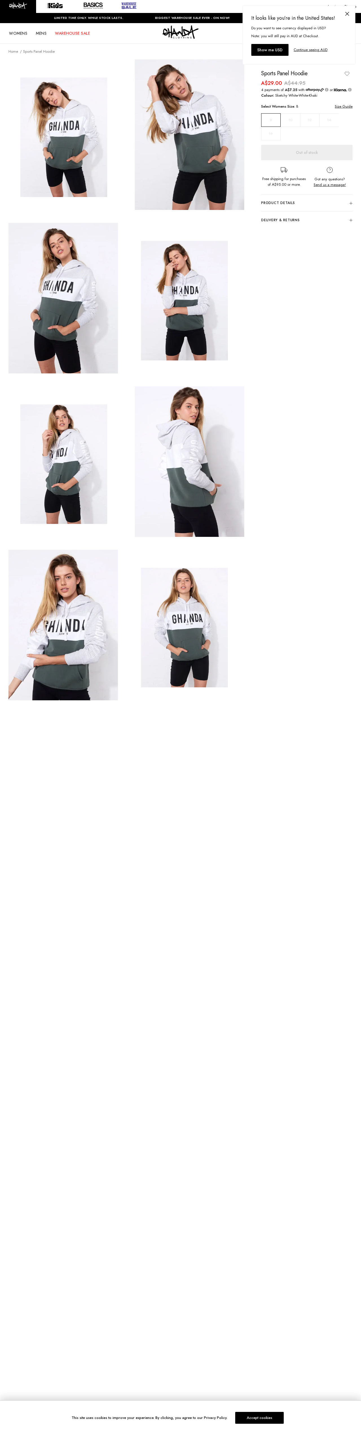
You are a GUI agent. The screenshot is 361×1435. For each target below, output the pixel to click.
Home (13, 51)
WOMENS (18, 33)
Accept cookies (259, 1417)
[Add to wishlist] (347, 73)
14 (329, 120)
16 (271, 133)
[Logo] (180, 37)
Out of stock (307, 152)
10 (290, 120)
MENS (41, 33)
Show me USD (270, 50)
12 (310, 120)
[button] (18, 6)
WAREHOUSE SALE (72, 33)
